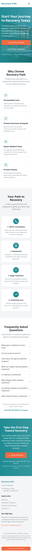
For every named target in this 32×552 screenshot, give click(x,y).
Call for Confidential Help (12, 525)
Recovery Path (9, 3)
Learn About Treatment (16, 49)
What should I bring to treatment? (14, 396)
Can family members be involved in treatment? (14, 389)
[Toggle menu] (29, 3)
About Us (4, 500)
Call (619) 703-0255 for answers (16, 410)
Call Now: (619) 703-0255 (17, 548)
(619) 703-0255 (17, 455)
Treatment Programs (8, 503)
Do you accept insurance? (11, 353)
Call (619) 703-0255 (17, 42)
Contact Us (5, 508)
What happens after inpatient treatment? (12, 381)
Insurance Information (9, 506)
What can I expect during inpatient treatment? (14, 368)
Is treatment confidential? (11, 375)
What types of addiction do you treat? (13, 346)
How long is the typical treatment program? (14, 360)
